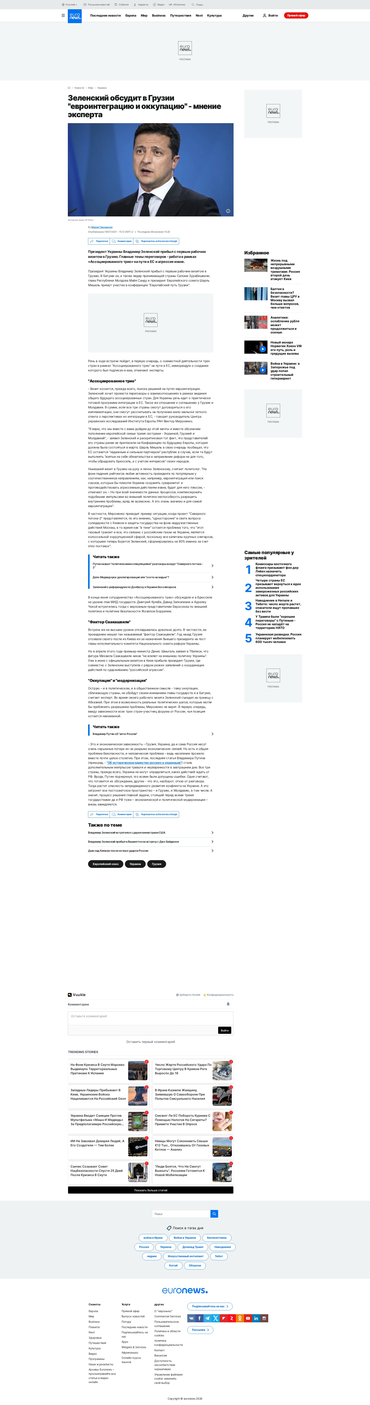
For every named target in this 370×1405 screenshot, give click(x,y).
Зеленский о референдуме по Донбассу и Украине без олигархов (134, 587)
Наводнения (222, 1247)
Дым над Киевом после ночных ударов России (118, 850)
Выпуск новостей (133, 1316)
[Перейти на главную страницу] (75, 16)
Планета (94, 1326)
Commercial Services (167, 1316)
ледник (152, 1256)
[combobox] (212, 5)
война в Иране (153, 1237)
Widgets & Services (134, 1347)
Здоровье (95, 1337)
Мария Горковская (101, 227)
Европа (130, 15)
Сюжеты (94, 1304)
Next (199, 15)
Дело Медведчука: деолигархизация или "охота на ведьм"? (131, 577)
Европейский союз (106, 863)
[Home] (69, 87)
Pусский (70, 4)
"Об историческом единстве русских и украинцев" (144, 763)
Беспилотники (217, 1237)
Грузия (156, 863)
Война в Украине (185, 1237)
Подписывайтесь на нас (208, 1306)
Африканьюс (130, 1352)
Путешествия (180, 15)
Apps (125, 1341)
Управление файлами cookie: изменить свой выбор (168, 1378)
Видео (93, 1353)
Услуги (126, 1304)
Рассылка (198, 1329)
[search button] (193, 5)
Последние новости (105, 15)
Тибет (219, 1256)
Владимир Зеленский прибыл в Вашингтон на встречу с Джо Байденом (133, 841)
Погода (126, 1321)
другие (159, 1304)
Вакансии (160, 1355)
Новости (79, 88)
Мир (144, 15)
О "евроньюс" (163, 1311)
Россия (144, 1247)
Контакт (159, 1350)
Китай (173, 1265)
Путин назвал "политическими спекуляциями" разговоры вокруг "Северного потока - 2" (148, 565)
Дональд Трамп (192, 1247)
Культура (214, 15)
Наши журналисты (101, 1364)
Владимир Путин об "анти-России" (115, 733)
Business (159, 15)
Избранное (256, 253)
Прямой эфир (296, 15)
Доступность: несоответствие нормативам (164, 1365)
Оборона (195, 1265)
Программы (97, 1358)
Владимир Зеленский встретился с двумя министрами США (126, 832)
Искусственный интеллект (186, 1256)
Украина (102, 88)
